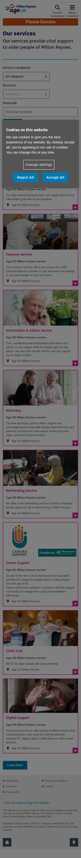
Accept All (55, 177)
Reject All (25, 177)
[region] (40, 154)
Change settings (38, 164)
